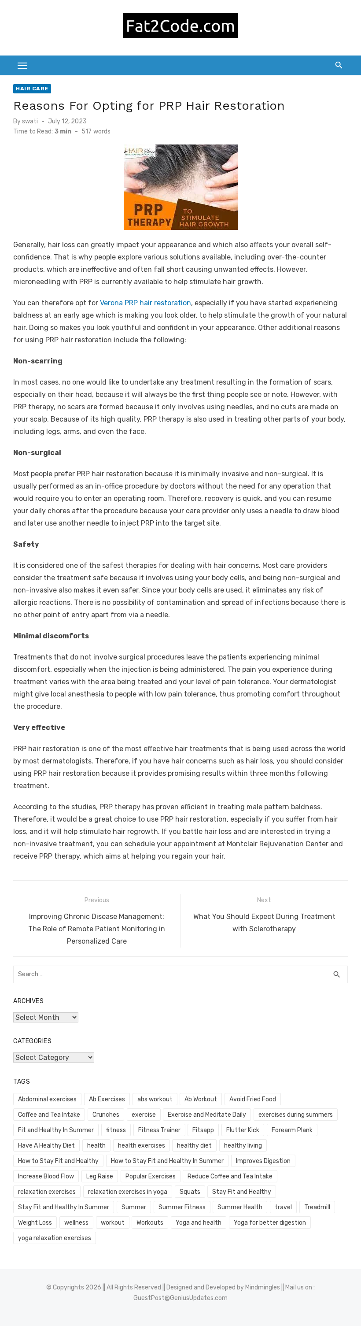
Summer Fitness (182, 1207)
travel (283, 1207)
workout (113, 1222)
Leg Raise (99, 1176)
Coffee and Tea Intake (49, 1115)
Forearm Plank (292, 1130)
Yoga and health (198, 1222)
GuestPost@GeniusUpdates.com (180, 1298)
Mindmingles (262, 1287)
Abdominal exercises (47, 1099)
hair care (32, 88)
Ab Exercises (107, 1099)
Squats (190, 1192)
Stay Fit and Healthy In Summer (63, 1207)
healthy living (243, 1145)
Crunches (105, 1115)
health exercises (141, 1145)
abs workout (155, 1099)
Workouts (149, 1222)
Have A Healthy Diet (46, 1145)
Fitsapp (203, 1130)
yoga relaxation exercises (54, 1238)
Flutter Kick (242, 1130)
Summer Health (239, 1207)
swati (30, 121)
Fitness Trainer (159, 1130)
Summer (134, 1207)
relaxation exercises (47, 1192)
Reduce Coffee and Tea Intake (230, 1176)
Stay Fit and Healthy (241, 1192)
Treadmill (317, 1207)
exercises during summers (295, 1115)
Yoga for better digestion (270, 1222)
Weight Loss (35, 1222)
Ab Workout (200, 1099)
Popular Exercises (150, 1176)
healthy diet (194, 1145)
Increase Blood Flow (46, 1176)
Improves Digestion (263, 1161)
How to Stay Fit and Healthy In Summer (167, 1161)
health (96, 1145)
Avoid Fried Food (252, 1099)
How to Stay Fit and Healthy (58, 1161)
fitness (116, 1130)
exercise (144, 1115)
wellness (76, 1222)
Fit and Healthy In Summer (56, 1130)
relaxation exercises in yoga (127, 1192)
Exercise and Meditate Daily (207, 1115)
